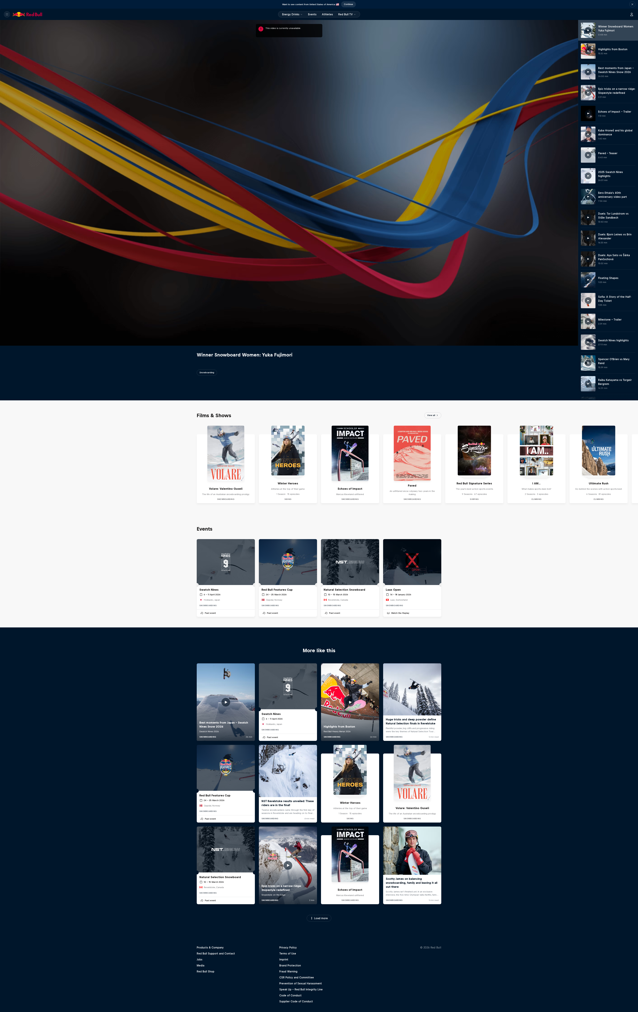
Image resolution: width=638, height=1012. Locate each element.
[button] (632, 4)
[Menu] (7, 14)
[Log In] (631, 14)
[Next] (634, 464)
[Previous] (4, 464)
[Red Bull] (27, 14)
